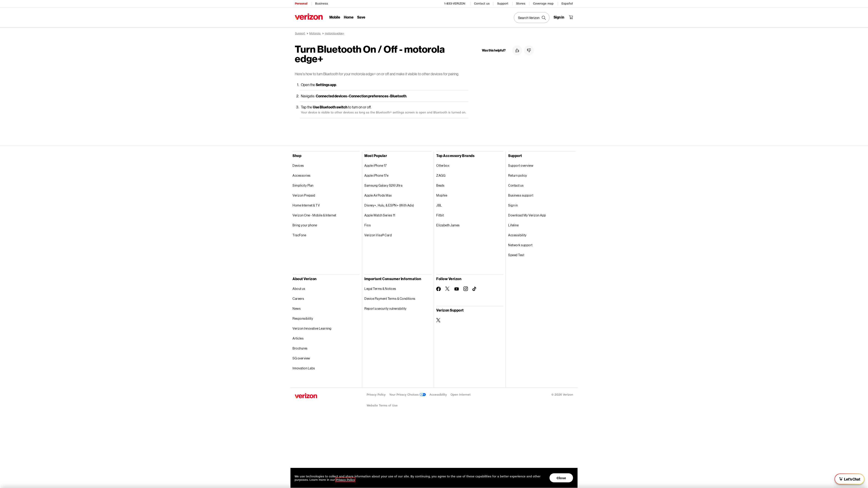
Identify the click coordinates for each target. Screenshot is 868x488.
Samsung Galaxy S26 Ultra (383, 185)
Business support (520, 195)
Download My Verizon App (527, 215)
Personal (301, 3)
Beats (440, 185)
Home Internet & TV (306, 205)
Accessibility (517, 235)
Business (321, 3)
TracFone (299, 235)
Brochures (300, 348)
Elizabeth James (448, 225)
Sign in (513, 205)
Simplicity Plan (303, 185)
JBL (439, 205)
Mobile (334, 17)
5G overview (301, 358)
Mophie (441, 195)
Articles (298, 338)
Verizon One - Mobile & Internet (314, 215)
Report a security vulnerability (385, 308)
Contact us (482, 3)
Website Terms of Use (382, 405)
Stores (520, 3)
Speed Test (516, 255)
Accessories (301, 175)
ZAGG (440, 175)
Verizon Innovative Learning (312, 328)
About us (298, 289)
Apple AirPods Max (378, 195)
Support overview (520, 165)
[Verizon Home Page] (309, 16)
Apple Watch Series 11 (379, 215)
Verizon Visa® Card (378, 235)
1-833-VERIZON (454, 3)
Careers (298, 298)
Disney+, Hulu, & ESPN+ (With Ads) (389, 205)
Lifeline (513, 225)
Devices (298, 165)
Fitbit (440, 215)
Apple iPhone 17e (376, 175)
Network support (520, 245)
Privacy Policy (376, 394)
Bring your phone (304, 225)
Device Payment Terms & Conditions (389, 298)
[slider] (849, 479)
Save (361, 17)
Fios (367, 225)
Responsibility (302, 318)
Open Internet (461, 394)
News (296, 308)
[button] (517, 50)
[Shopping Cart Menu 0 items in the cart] (571, 17)
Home (349, 17)
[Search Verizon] (532, 17)
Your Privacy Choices (404, 394)
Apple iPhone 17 (375, 165)
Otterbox (442, 165)
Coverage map (543, 3)
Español (567, 3)
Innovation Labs (303, 368)
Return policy (517, 175)
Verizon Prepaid (303, 195)
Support (502, 3)
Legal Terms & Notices (380, 289)
